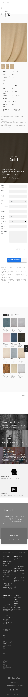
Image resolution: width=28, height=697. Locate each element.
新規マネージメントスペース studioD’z (7, 650)
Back (21, 396)
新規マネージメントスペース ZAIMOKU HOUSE (7, 643)
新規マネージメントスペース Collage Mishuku (7, 656)
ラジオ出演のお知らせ (7, 661)
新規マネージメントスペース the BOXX (7, 666)
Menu (24, 3)
